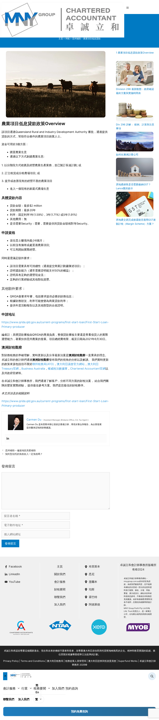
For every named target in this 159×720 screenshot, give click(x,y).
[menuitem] (38, 699)
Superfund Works (127, 660)
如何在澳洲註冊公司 (127, 154)
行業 (24, 688)
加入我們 (59, 604)
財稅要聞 (59, 589)
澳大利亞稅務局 (55, 660)
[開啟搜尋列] (152, 676)
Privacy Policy (11, 660)
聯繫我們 (59, 597)
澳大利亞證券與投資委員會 (102, 660)
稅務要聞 (40, 688)
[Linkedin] (7, 438)
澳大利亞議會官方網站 (71, 364)
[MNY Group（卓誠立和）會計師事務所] (62, 20)
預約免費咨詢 (79, 711)
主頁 (60, 566)
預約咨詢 (72, 688)
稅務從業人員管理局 (75, 660)
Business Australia (33, 368)
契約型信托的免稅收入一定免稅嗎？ (24, 454)
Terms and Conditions (33, 660)
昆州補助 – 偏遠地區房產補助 (20, 450)
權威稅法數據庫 (57, 368)
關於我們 (59, 574)
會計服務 (59, 581)
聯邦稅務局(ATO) (43, 364)
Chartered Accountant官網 (87, 368)
